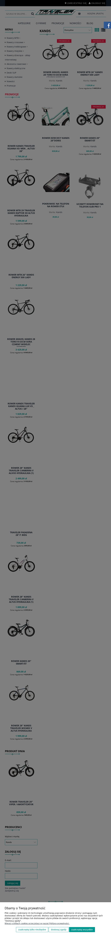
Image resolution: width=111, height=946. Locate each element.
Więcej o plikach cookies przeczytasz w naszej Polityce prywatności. (37, 923)
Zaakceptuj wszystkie (82, 929)
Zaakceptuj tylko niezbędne (32, 929)
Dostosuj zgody (58, 929)
